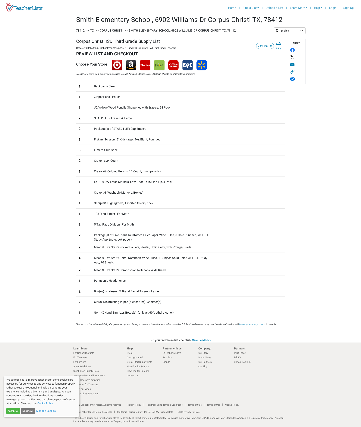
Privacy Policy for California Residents (92, 412)
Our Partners (205, 362)
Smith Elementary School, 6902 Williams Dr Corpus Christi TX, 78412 (182, 30)
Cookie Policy (232, 405)
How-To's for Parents (138, 371)
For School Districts (83, 353)
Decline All (28, 410)
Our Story (203, 353)
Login (333, 8)
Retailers (167, 357)
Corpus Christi (111, 30)
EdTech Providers (172, 353)
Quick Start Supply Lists (86, 371)
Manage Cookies (46, 410)
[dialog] (41, 396)
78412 (80, 30)
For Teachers (80, 357)
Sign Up (348, 8)
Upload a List (274, 8)
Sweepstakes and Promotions (89, 375)
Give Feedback (201, 340)
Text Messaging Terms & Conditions (164, 405)
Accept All (13, 410)
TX (92, 30)
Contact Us (133, 375)
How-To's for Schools (138, 366)
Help (317, 8)
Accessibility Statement (86, 393)
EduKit (237, 357)
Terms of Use (213, 405)
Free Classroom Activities (86, 380)
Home (232, 8)
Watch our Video (82, 389)
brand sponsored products (252, 324)
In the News (204, 357)
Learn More (297, 8)
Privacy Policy (134, 405)
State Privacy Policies (188, 412)
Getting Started (135, 357)
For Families (79, 362)
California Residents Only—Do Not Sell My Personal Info (145, 412)
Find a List (250, 8)
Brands (166, 362)
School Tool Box (242, 362)
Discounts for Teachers (85, 384)
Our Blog (202, 366)
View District (265, 45)
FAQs (130, 353)
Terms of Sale (195, 405)
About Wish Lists (82, 366)
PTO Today (240, 353)
